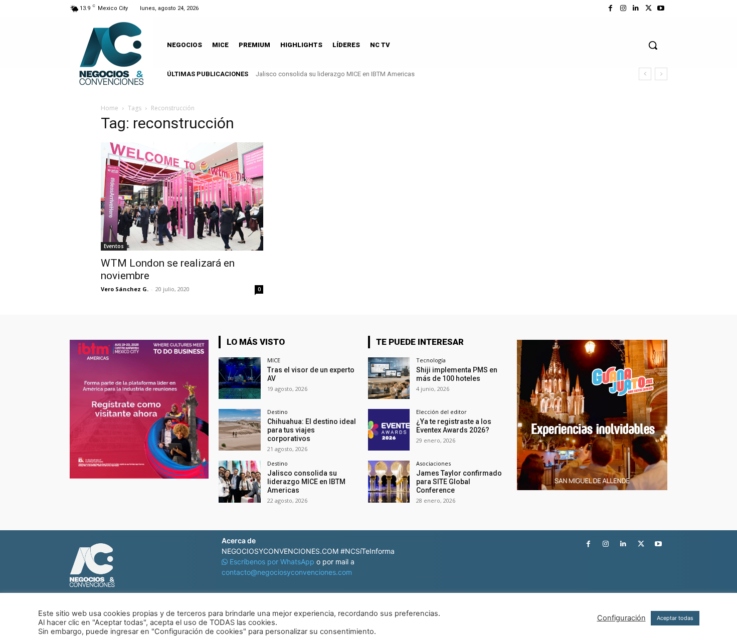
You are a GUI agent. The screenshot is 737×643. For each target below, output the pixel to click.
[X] (648, 8)
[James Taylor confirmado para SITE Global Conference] (389, 481)
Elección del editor (441, 411)
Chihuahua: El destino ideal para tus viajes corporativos (311, 430)
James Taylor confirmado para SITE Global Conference (459, 481)
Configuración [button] (621, 617)
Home (109, 108)
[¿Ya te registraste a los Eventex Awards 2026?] (389, 430)
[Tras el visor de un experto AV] (239, 378)
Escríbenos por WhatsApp (272, 561)
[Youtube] (661, 8)
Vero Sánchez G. (124, 289)
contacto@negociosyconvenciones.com (287, 572)
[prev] (645, 74)
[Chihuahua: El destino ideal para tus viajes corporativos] (239, 430)
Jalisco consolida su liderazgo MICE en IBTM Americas (335, 74)
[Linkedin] (635, 8)
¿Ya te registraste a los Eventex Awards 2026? (453, 425)
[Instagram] (623, 8)
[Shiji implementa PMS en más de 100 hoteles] (389, 378)
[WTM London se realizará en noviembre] (182, 196)
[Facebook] (610, 8)
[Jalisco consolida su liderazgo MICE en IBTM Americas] (239, 481)
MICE (273, 360)
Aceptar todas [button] (675, 617)
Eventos (114, 246)
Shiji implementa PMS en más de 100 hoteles (456, 374)
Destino (277, 411)
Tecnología (431, 360)
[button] (652, 45)
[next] (661, 74)
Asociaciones (433, 463)
